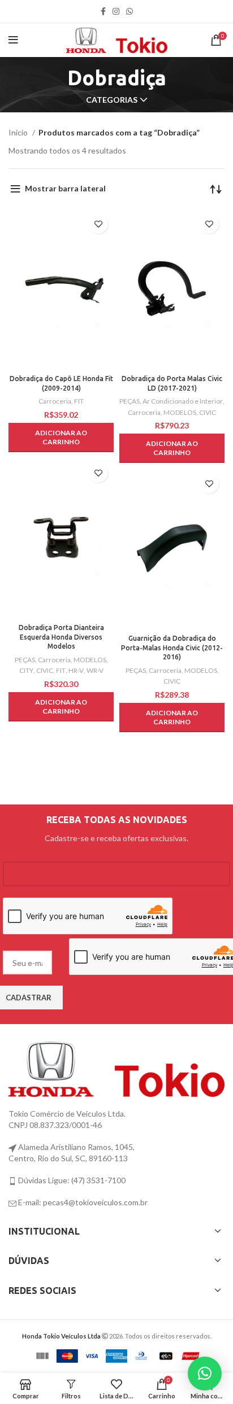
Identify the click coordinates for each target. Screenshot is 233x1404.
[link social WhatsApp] (129, 11)
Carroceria (54, 401)
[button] (61, 437)
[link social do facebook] (103, 11)
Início (18, 132)
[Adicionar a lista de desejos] (98, 224)
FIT (79, 401)
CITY (26, 670)
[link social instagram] (116, 11)
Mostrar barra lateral (65, 188)
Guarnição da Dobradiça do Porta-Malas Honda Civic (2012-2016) (172, 648)
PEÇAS (129, 401)
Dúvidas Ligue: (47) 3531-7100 (71, 1180)
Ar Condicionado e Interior (183, 401)
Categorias (111, 100)
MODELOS (179, 412)
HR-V (76, 670)
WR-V (95, 670)
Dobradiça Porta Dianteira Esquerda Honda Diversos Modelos (61, 637)
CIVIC (207, 412)
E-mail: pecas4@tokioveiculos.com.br (82, 1202)
